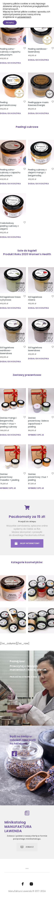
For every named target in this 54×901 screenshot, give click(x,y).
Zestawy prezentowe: (27, 375)
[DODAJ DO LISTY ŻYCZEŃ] (24, 48)
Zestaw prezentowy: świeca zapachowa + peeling (38, 422)
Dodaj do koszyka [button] (10, 62)
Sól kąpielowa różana (35, 298)
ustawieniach (24, 17)
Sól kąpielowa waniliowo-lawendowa (7, 350)
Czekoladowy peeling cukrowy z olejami (9, 226)
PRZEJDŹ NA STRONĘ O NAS (23, 676)
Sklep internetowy (29, 543)
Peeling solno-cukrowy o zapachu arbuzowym (10, 51)
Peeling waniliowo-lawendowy (37, 50)
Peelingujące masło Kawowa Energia (38, 104)
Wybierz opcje (36, 434)
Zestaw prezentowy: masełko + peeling (9, 477)
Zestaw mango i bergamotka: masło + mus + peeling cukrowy (8, 422)
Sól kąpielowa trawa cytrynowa (10, 298)
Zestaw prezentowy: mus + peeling (38, 477)
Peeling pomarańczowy (8, 104)
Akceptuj (10, 22)
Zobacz (30, 847)
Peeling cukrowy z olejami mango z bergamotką (37, 172)
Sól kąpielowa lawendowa (35, 349)
